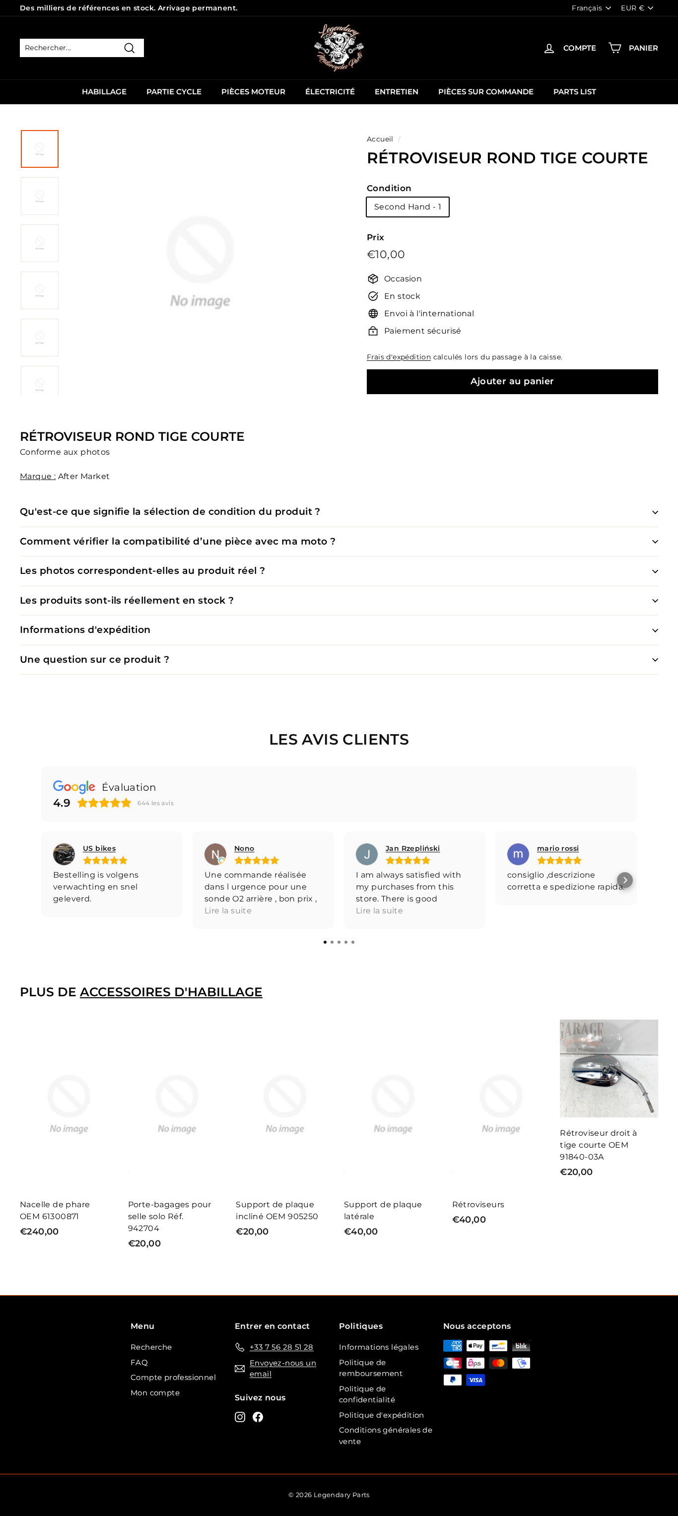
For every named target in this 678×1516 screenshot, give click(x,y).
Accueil (380, 139)
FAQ (139, 1362)
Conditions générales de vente (385, 1435)
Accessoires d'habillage (171, 991)
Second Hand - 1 (407, 206)
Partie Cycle (174, 91)
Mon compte (155, 1392)
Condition (389, 188)
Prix (376, 237)
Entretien (396, 91)
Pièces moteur (253, 91)
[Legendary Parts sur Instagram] (240, 1417)
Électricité (330, 91)
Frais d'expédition (399, 357)
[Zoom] (200, 274)
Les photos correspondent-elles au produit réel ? (143, 570)
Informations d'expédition (85, 629)
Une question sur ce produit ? (95, 659)
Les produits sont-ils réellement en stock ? (127, 600)
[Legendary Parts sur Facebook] (258, 1417)
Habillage (104, 91)
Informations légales (378, 1347)
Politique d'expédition (381, 1415)
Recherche (151, 1347)
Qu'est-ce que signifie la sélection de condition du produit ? (170, 511)
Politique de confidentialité (367, 1394)
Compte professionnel (173, 1377)
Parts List (574, 91)
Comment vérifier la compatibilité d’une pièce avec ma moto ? (178, 541)
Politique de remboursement (371, 1368)
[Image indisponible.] (40, 149)
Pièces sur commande (486, 91)
